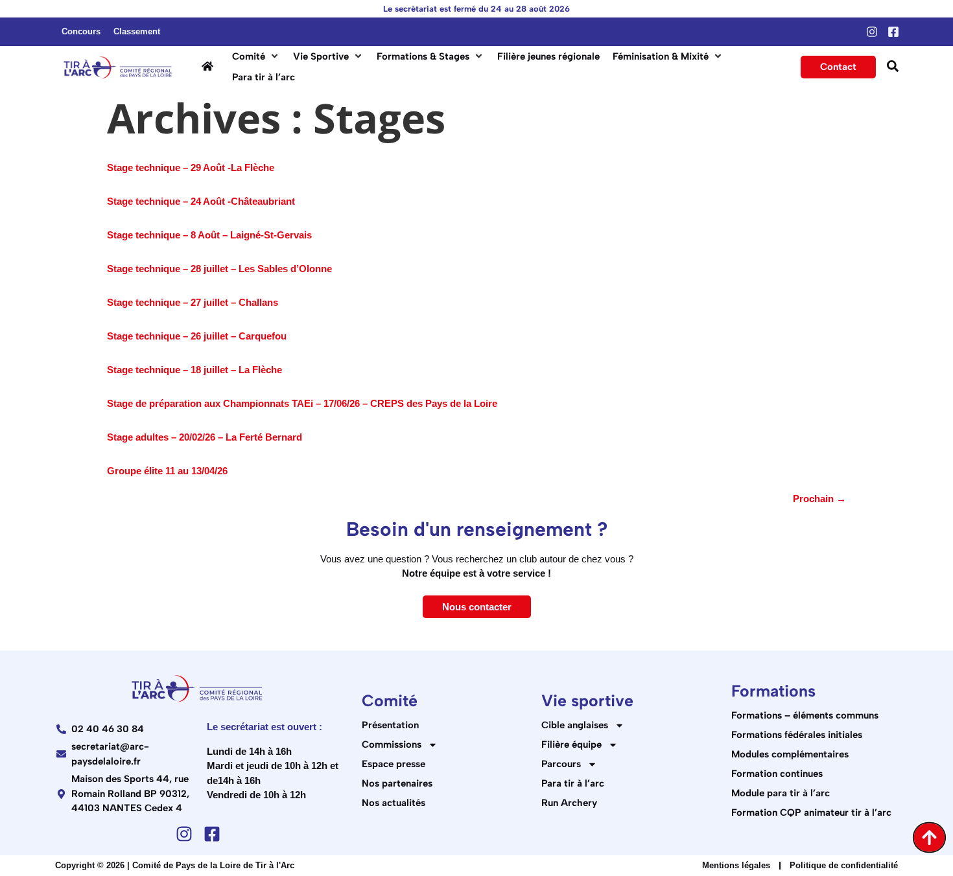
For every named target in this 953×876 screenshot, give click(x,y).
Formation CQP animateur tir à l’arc (811, 812)
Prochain (819, 498)
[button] (256, 56)
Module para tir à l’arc (780, 793)
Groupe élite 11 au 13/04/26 (167, 470)
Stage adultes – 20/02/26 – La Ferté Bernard (204, 437)
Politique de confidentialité (844, 865)
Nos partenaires (397, 783)
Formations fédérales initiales (796, 735)
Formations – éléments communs (804, 715)
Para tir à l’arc (572, 783)
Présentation (390, 725)
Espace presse (393, 764)
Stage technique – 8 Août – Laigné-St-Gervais (209, 234)
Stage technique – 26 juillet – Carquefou (197, 335)
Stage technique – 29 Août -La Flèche (190, 167)
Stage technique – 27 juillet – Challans (192, 302)
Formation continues (777, 773)
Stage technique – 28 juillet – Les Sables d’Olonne (219, 268)
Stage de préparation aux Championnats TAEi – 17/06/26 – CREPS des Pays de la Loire (302, 403)
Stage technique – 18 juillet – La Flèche (194, 369)
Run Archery (569, 803)
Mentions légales (736, 865)
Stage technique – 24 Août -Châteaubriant (201, 201)
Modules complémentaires (790, 754)
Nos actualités (393, 803)
